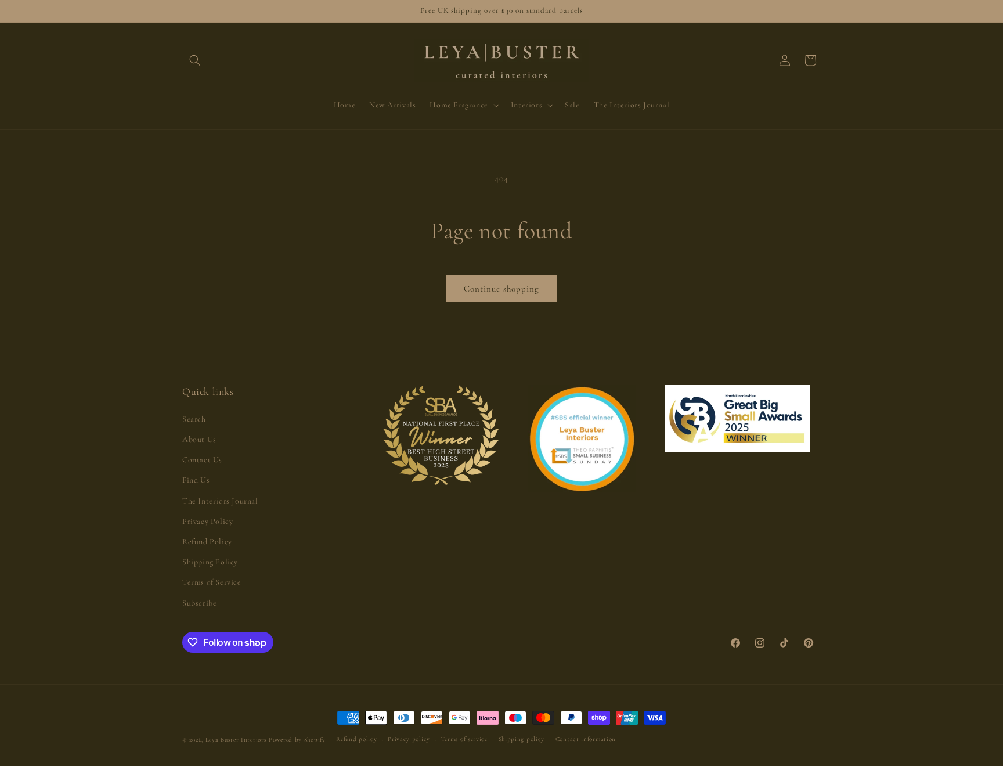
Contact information (585, 739)
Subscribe (199, 603)
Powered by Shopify (297, 739)
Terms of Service (211, 582)
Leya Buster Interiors (237, 739)
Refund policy (356, 739)
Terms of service (464, 739)
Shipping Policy (210, 562)
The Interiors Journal (220, 501)
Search (194, 419)
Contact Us (202, 460)
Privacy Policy (207, 521)
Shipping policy (522, 739)
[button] (195, 60)
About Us (199, 439)
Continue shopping (501, 288)
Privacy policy (409, 739)
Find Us (196, 480)
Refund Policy (207, 541)
